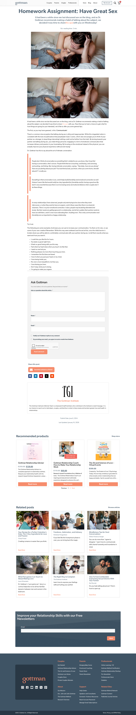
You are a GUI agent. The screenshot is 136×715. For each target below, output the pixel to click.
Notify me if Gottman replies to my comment (46, 336)
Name (33, 315)
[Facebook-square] (27, 687)
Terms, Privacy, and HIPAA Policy (112, 713)
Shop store (116, 436)
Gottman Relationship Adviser (31, 463)
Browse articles (114, 507)
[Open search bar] (115, 3)
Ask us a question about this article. (42, 290)
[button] (30, 376)
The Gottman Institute (68, 401)
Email (33, 325)
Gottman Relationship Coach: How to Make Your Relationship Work (67, 465)
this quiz (69, 23)
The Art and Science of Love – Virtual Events (101, 464)
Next (73, 488)
